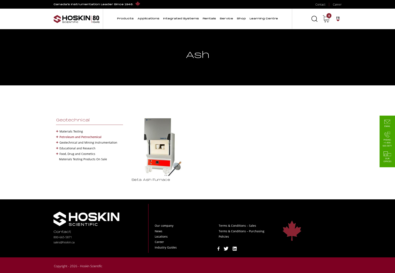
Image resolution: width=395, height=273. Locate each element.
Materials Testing (71, 131)
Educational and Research (77, 148)
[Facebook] (218, 248)
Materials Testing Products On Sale (83, 159)
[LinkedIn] (235, 248)
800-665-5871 (62, 237)
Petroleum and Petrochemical (80, 137)
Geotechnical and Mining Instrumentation (88, 142)
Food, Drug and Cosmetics (77, 154)
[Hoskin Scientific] (76, 19)
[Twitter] (226, 248)
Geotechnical (73, 120)
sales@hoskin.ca (63, 242)
